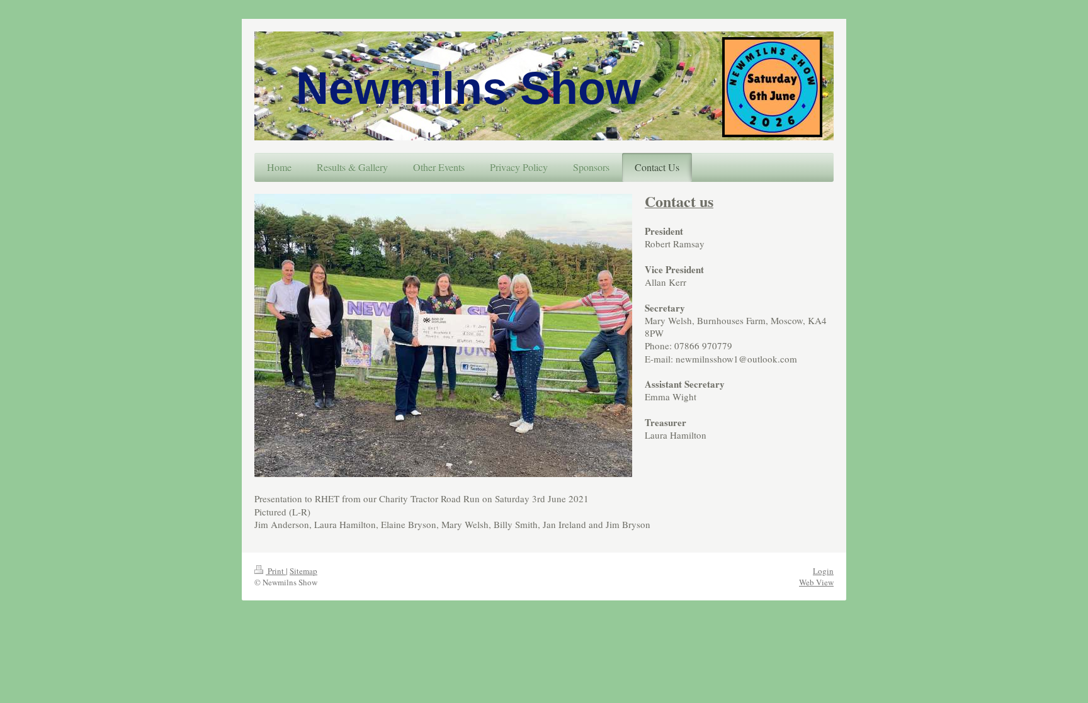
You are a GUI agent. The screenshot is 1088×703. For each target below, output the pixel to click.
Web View (816, 582)
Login (823, 570)
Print (276, 570)
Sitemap (303, 570)
